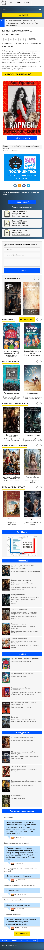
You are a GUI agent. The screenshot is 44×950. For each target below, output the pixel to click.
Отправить (22, 270)
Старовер (11, 519)
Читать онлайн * (22, 202)
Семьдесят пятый (32, 435)
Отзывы (5, 940)
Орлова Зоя (30, 23)
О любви (15, 146)
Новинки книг (15, 3)
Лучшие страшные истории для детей (11, 352)
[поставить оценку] (4, 39)
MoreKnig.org (3, 3)
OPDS (34, 940)
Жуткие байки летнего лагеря (32, 352)
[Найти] (40, 9)
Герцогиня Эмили (32, 477)
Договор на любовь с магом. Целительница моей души (11, 478)
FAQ (27, 940)
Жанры (27, 3)
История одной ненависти (12, 436)
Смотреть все (28, 319)
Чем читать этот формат (21, 216)
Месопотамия (32, 393)
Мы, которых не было (32, 519)
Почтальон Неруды (11, 393)
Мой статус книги (22, 138)
